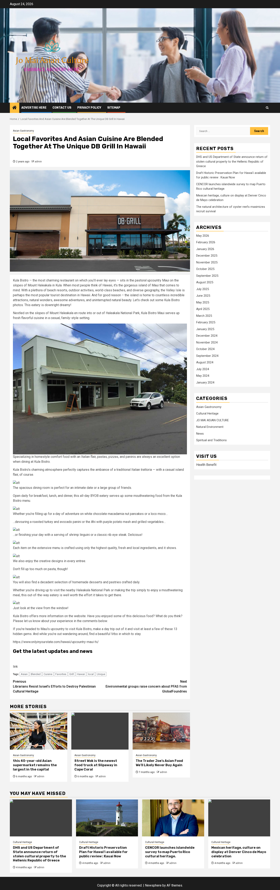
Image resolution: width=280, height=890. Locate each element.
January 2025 (205, 329)
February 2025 (205, 322)
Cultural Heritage (207, 414)
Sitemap (113, 107)
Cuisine (48, 674)
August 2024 (204, 362)
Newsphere (153, 885)
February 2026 (205, 242)
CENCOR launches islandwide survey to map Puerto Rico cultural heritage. (170, 852)
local (91, 674)
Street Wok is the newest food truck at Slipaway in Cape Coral (95, 765)
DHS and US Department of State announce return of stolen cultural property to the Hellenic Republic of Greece (231, 161)
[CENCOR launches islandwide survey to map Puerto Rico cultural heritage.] (173, 817)
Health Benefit (206, 465)
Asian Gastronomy (23, 130)
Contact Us (61, 107)
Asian (24, 674)
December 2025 (206, 256)
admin (38, 161)
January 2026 (205, 249)
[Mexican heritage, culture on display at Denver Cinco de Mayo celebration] (239, 817)
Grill (71, 674)
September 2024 (207, 356)
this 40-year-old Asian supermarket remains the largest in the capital (35, 765)
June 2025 (203, 296)
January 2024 (205, 382)
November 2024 (206, 342)
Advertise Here (34, 107)
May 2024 (202, 376)
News (200, 433)
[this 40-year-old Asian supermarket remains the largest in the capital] (38, 731)
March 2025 (204, 316)
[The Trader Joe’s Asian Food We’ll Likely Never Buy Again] (161, 731)
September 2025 (207, 276)
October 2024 (205, 349)
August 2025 (204, 282)
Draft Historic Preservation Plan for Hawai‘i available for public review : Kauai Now (103, 852)
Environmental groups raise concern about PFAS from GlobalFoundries (146, 686)
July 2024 (202, 369)
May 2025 (202, 302)
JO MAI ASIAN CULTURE (212, 420)
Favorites (60, 674)
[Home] (14, 108)
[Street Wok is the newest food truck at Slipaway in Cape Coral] (100, 731)
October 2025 (205, 269)
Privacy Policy (89, 107)
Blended (36, 674)
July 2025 (202, 289)
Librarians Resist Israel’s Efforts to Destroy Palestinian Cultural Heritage (54, 686)
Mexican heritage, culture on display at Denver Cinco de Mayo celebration (238, 852)
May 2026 (202, 236)
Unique (101, 674)
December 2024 (206, 336)
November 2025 (206, 262)
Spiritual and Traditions (211, 440)
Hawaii (81, 674)
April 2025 (202, 309)
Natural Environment (209, 427)
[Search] (267, 108)
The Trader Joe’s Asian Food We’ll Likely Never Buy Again (159, 763)
